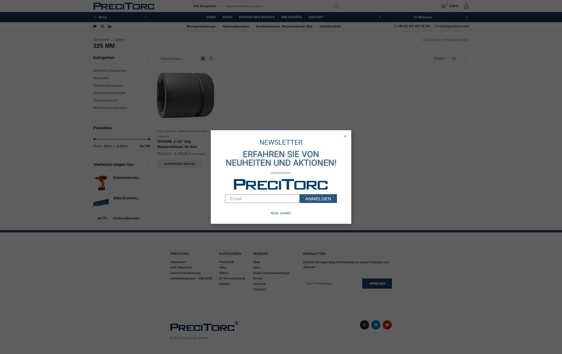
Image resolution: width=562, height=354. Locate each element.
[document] (281, 177)
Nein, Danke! (281, 213)
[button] (345, 136)
